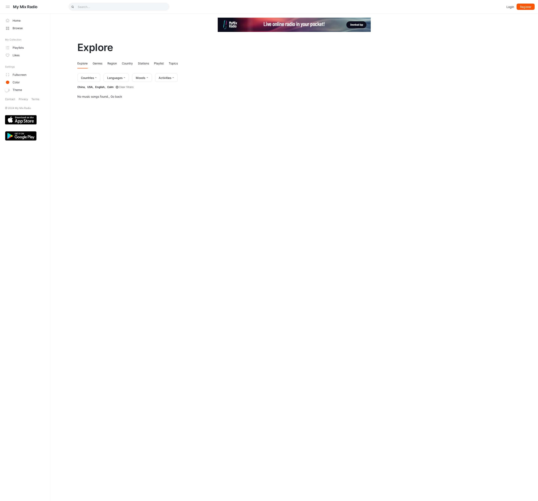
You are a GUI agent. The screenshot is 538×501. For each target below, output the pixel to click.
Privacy (23, 99)
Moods (140, 78)
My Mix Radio (25, 6)
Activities (165, 78)
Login (510, 7)
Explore (82, 63)
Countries (87, 78)
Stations (143, 63)
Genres (97, 63)
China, (81, 87)
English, (100, 87)
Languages (115, 78)
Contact (10, 99)
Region (112, 63)
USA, (90, 87)
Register (525, 7)
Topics (173, 63)
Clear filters (126, 87)
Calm (110, 87)
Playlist (159, 63)
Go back (116, 96)
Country (127, 63)
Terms (35, 99)
